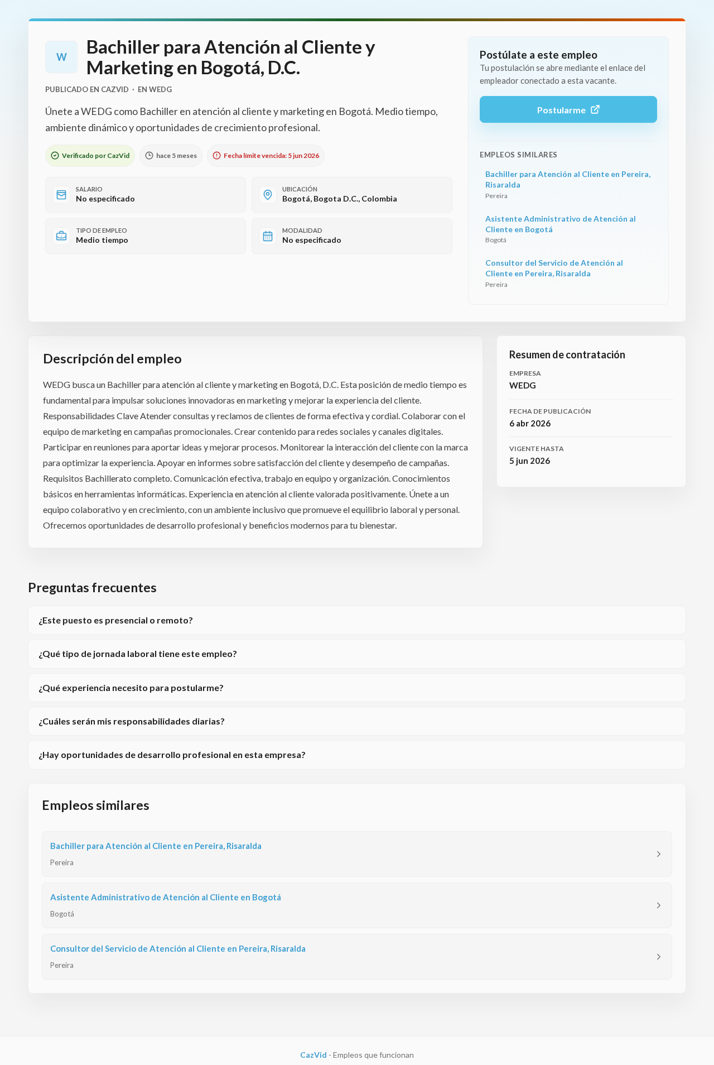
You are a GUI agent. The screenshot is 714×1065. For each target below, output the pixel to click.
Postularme (561, 109)
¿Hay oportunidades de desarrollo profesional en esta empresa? (172, 754)
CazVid (313, 1054)
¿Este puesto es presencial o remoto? (115, 620)
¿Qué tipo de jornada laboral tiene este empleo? (137, 653)
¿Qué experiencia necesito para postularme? (131, 687)
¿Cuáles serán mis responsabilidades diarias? (131, 721)
